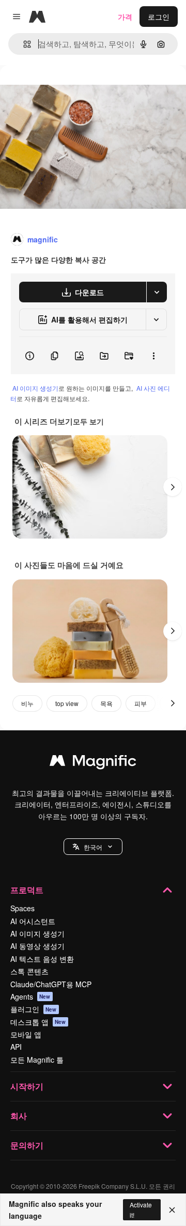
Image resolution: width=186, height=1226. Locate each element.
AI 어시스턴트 (32, 921)
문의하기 (26, 1145)
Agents (30, 996)
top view (67, 703)
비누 (27, 703)
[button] (93, 846)
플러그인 (33, 1009)
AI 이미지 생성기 (35, 388)
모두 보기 (88, 421)
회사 (18, 1116)
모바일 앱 (25, 1034)
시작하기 (26, 1086)
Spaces (22, 908)
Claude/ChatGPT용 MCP (50, 984)
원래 (59, 88)
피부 (140, 703)
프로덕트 (26, 890)
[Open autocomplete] (23, 44)
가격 (125, 16)
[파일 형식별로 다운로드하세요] (156, 292)
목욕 (106, 703)
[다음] (172, 487)
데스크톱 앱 (38, 1022)
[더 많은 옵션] (153, 355)
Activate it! (141, 1209)
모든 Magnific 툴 (37, 1059)
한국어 (93, 846)
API (16, 1046)
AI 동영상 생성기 (37, 946)
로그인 (158, 16)
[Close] (172, 1210)
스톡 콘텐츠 (29, 971)
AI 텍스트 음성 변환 (42, 959)
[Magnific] (93, 763)
